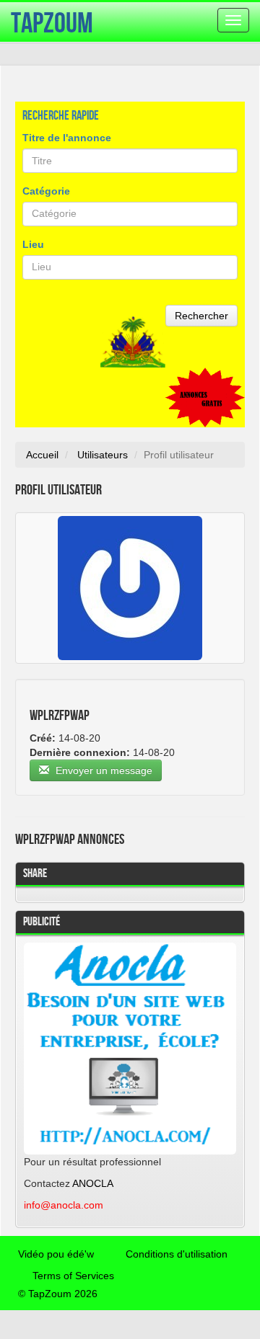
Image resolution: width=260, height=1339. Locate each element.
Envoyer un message (102, 770)
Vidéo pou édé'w (56, 1254)
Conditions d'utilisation (177, 1254)
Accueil (42, 455)
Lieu (33, 244)
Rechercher (201, 315)
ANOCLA (92, 1183)
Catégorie (46, 191)
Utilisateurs (102, 455)
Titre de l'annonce (66, 137)
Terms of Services (73, 1275)
